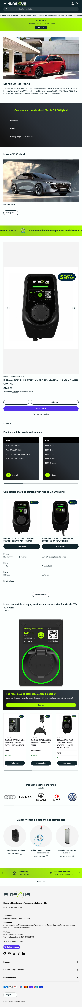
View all (6, 610)
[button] (77, 3)
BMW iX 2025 (50, 459)
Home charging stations (15, 850)
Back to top (41, 882)
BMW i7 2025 (50, 454)
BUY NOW (41, 28)
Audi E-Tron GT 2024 (14, 450)
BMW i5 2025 (50, 450)
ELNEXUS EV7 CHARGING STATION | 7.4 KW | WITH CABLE (41, 742)
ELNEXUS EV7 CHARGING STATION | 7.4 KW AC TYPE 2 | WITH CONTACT (15, 742)
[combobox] (41, 9)
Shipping (15, 392)
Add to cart (54, 402)
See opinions (10, 213)
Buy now (41, 705)
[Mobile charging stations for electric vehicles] (41, 836)
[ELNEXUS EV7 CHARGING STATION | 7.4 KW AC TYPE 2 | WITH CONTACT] (15, 725)
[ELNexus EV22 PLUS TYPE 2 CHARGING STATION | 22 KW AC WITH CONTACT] (67, 725)
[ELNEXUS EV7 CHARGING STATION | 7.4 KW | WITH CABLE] (41, 725)
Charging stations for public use (67, 851)
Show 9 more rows (41, 594)
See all (41, 788)
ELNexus (6, 377)
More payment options (41, 414)
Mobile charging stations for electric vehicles (41, 851)
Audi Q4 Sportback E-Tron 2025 (18, 454)
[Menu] (4, 3)
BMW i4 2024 (50, 446)
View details (22, 546)
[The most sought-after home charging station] (41, 652)
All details (7, 423)
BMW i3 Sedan (50, 463)
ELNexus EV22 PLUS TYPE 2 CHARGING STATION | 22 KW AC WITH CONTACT (65, 744)
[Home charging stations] (15, 836)
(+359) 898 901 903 (26, 937)
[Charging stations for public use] (67, 836)
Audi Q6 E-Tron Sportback (15, 459)
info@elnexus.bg (18, 941)
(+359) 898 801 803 (16, 934)
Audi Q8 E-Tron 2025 (13, 446)
